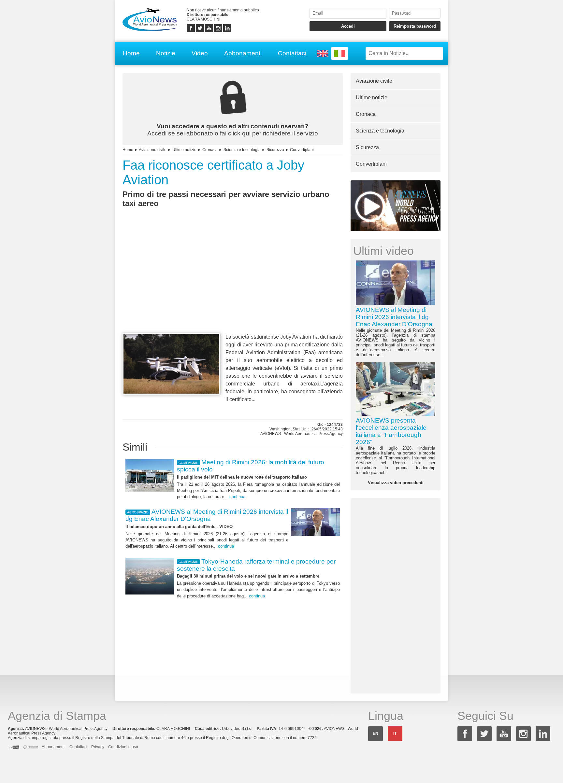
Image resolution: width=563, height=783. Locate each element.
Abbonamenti (243, 53)
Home (131, 53)
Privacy (97, 747)
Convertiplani (302, 149)
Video (200, 53)
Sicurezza (275, 149)
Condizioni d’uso (123, 747)
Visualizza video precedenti (396, 482)
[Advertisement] (233, 282)
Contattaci (292, 53)
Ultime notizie (184, 149)
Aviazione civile (152, 149)
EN (375, 733)
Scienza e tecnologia (242, 149)
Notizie (165, 53)
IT (395, 733)
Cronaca (210, 149)
